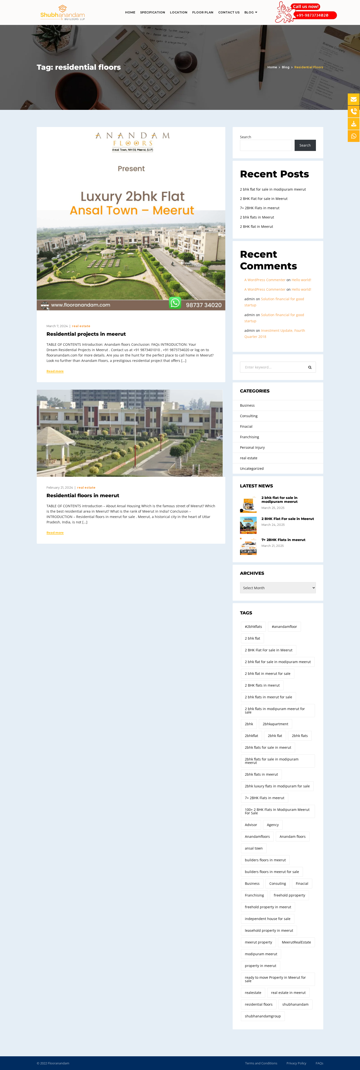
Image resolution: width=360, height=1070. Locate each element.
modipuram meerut (261, 954)
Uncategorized (252, 468)
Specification (152, 12)
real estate (81, 326)
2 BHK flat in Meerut (256, 226)
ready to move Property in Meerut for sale (275, 979)
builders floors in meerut (265, 860)
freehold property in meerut (268, 907)
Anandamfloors (257, 836)
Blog (249, 12)
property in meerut (260, 965)
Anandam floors (293, 836)
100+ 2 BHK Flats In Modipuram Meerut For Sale (277, 811)
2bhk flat (275, 735)
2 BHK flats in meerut (262, 685)
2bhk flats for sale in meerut (268, 747)
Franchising (249, 437)
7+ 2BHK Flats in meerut (259, 208)
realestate (253, 992)
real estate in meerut (288, 992)
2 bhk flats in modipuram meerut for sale (275, 710)
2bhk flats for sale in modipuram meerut (272, 761)
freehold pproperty (289, 895)
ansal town (254, 848)
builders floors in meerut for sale (272, 871)
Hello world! (301, 279)
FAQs (319, 1063)
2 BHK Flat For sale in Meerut (264, 198)
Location (178, 12)
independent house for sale (267, 918)
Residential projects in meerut (86, 334)
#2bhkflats (253, 626)
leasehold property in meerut (269, 930)
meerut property (258, 942)
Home (130, 12)
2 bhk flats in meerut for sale (268, 697)
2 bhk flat (252, 638)
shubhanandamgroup (263, 1016)
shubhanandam (295, 1004)
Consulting (249, 416)
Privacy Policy (296, 1063)
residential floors (259, 1004)
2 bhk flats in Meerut (257, 217)
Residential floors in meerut (83, 495)
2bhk (249, 724)
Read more (55, 371)
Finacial (246, 426)
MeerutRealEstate (296, 942)
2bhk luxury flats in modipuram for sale (277, 786)
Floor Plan (202, 12)
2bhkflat (251, 735)
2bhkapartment (275, 724)
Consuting (277, 883)
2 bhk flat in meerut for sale (267, 673)
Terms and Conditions (261, 1063)
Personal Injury (252, 447)
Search (245, 137)
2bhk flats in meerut (261, 774)
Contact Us (229, 12)
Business (247, 405)
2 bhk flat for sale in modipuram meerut (273, 189)
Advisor (251, 824)
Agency (273, 824)
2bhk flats (300, 735)
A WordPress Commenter (265, 279)
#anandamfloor (284, 626)
